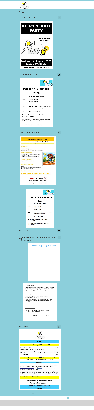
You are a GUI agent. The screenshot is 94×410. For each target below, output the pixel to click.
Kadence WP (34, 404)
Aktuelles (28, 76)
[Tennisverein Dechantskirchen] (32, 5)
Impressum (21, 402)
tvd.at (21, 76)
